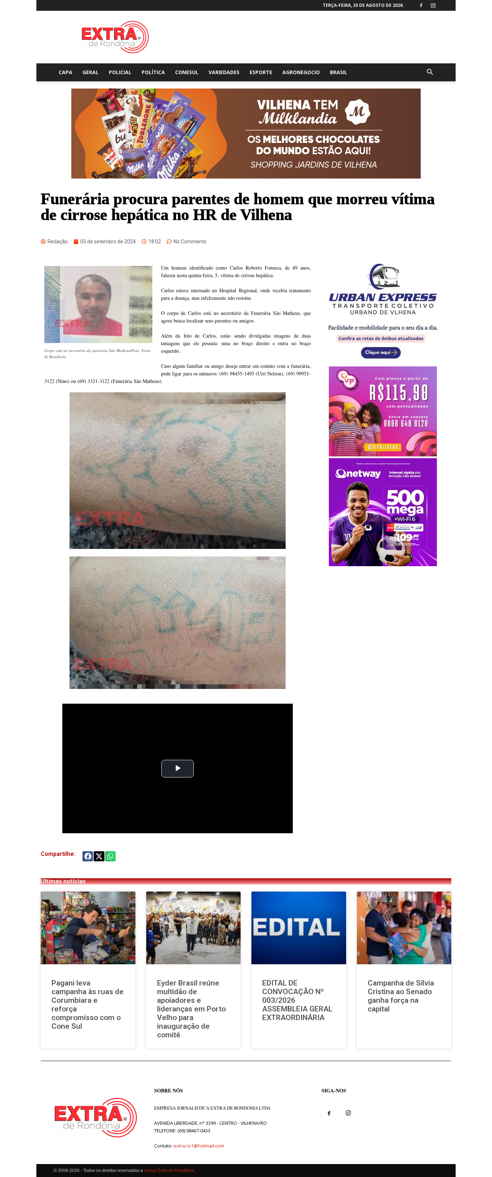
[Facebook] (421, 5)
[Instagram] (433, 5)
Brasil (338, 72)
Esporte (261, 72)
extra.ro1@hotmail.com (199, 1145)
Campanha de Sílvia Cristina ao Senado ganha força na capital (401, 996)
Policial (120, 72)
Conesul (186, 72)
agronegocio (301, 72)
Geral (90, 72)
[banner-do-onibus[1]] (383, 362)
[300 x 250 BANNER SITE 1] (383, 454)
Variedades (224, 72)
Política (153, 72)
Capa (65, 72)
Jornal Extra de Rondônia (169, 1170)
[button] (429, 72)
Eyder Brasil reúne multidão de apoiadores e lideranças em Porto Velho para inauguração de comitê (191, 1009)
